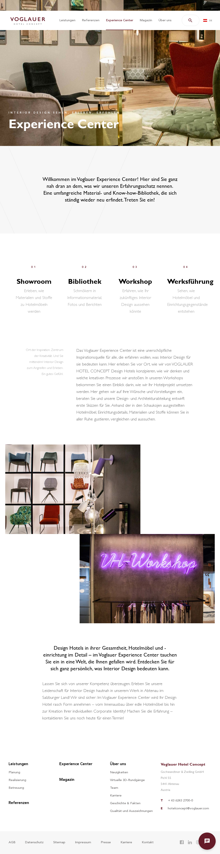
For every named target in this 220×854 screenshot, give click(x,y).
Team (114, 788)
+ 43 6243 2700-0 (180, 800)
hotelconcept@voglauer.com (188, 808)
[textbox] (209, 20)
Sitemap (59, 842)
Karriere (116, 795)
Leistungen (67, 20)
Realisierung (17, 780)
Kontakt (148, 842)
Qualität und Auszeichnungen (131, 811)
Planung (14, 772)
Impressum (83, 842)
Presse (106, 842)
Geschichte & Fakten (125, 803)
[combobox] (209, 20)
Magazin (146, 20)
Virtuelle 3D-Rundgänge (127, 780)
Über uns (165, 20)
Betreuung (16, 788)
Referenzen (90, 20)
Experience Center (119, 20)
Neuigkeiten (119, 772)
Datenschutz (34, 842)
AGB (12, 842)
